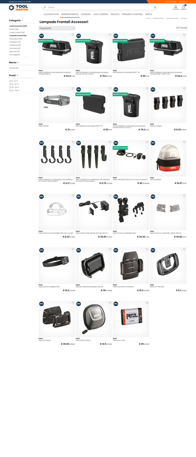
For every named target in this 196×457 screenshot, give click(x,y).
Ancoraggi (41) (15, 55)
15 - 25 (15, 84)
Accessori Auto (51, 14)
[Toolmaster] (18, 7)
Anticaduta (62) (15, 45)
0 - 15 (15, 81)
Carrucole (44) (15, 48)
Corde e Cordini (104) (17, 32)
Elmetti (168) (14, 29)
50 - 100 (16, 90)
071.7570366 (171, 2)
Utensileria (86, 14)
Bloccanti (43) (15, 51)
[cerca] (44, 7)
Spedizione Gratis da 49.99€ (20, 2)
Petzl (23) (15, 68)
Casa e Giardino (100, 14)
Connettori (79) (15, 42)
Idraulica (115, 14)
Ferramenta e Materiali (132, 14)
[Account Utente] (175, 6)
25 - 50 (15, 87)
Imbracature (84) (16, 39)
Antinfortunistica (69, 14)
